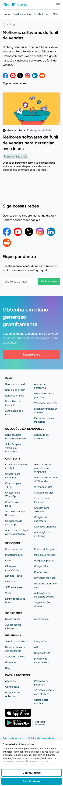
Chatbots (13, 458)
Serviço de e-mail (15, 384)
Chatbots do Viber (44, 492)
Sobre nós (13, 613)
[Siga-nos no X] (20, 75)
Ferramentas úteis (15, 156)
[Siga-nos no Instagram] (27, 75)
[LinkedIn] (35, 75)
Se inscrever (49, 281)
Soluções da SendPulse (24, 429)
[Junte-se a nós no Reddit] (42, 75)
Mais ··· (56, 14)
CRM (8, 560)
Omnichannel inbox (44, 577)
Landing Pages (13, 575)
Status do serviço (15, 656)
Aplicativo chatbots (45, 526)
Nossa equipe (12, 619)
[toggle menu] (58, 5)
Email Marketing (22, 14)
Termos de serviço (13, 738)
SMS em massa (13, 587)
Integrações (41, 641)
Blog (7, 668)
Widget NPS (41, 566)
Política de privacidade (41, 738)
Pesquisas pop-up (44, 560)
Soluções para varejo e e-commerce (13, 448)
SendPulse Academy (16, 641)
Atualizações (41, 619)
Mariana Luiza (14, 130)
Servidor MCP (42, 652)
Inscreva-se (31, 354)
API (36, 647)
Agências (10, 681)
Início (7, 14)
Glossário (10, 662)
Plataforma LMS (14, 554)
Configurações (32, 772)
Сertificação (12, 686)
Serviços (12, 543)
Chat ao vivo (41, 572)
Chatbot (38, 14)
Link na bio (11, 581)
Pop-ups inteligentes (45, 549)
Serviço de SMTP (15, 389)
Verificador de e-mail (45, 402)
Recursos (13, 635)
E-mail (10, 378)
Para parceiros (17, 675)
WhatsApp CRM (43, 486)
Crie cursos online (15, 549)
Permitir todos (31, 781)
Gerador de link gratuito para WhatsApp (42, 468)
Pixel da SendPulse (44, 554)
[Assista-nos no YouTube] (13, 75)
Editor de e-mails (14, 395)
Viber (8, 593)
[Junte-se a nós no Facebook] (5, 75)
